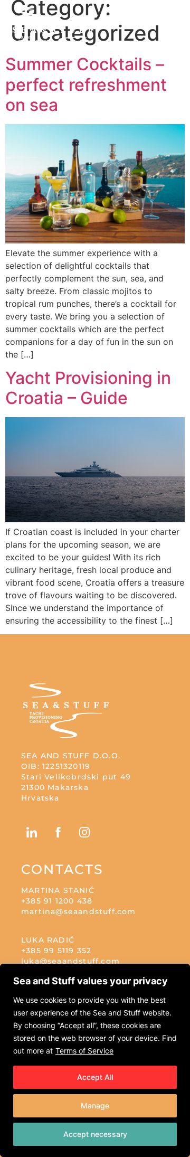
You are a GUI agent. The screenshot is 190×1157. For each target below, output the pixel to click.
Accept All (95, 1077)
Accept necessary (95, 1134)
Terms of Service (84, 1050)
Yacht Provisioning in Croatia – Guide (88, 388)
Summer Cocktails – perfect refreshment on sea (86, 84)
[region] (95, 1060)
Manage (95, 1105)
